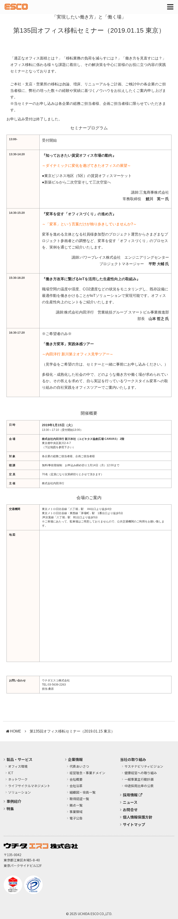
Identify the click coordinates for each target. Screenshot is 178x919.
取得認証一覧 (79, 799)
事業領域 (76, 812)
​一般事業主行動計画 (139, 779)
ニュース (130, 802)
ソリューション (19, 792)
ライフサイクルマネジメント (29, 786)
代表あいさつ (79, 766)
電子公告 (76, 818)
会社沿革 (76, 786)
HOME (15, 731)
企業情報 (75, 759)
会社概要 (76, 779)
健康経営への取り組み (140, 773)
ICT (10, 773)
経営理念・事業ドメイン (87, 773)
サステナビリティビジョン (143, 766)
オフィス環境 (18, 766)
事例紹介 (13, 801)
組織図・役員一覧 (82, 792)
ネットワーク (18, 779)
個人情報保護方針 (138, 817)
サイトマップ (134, 824)
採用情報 (131, 794)
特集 (10, 808)
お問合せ (130, 809)
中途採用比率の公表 (139, 786)
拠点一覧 (76, 805)
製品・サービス (19, 759)
